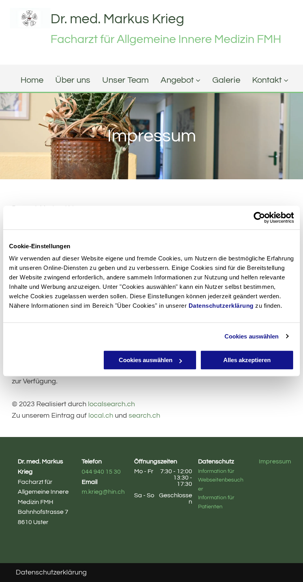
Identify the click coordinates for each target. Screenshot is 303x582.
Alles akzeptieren (247, 360)
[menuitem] (26, 80)
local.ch (100, 415)
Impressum (275, 461)
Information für (216, 471)
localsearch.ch (111, 404)
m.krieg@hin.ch (103, 492)
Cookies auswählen (251, 336)
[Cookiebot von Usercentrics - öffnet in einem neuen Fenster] (259, 217)
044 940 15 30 (101, 472)
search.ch (144, 415)
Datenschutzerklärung (221, 305)
